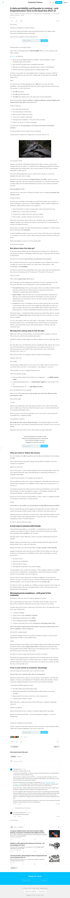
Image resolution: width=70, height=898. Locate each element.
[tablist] (16, 756)
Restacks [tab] (19, 756)
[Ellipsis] (59, 769)
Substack (28, 895)
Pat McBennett (16, 769)
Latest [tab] (15, 827)
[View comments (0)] (23, 864)
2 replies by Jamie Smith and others (22, 808)
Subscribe (58, 2)
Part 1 (13, 56)
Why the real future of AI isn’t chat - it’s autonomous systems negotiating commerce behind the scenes (27, 860)
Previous (15, 746)
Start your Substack (31, 891)
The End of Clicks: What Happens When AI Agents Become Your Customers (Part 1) (28, 856)
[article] (35, 835)
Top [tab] (12, 827)
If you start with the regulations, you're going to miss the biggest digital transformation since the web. (27, 847)
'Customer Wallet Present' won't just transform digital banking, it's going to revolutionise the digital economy (27, 832)
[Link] (8, 248)
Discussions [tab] (20, 827)
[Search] (50, 2)
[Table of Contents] (1, 449)
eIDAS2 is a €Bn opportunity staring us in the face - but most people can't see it (27, 844)
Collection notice (44, 888)
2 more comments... (14, 820)
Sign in (66, 2)
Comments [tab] (13, 756)
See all (13, 868)
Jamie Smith (18, 837)
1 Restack (25, 737)
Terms (37, 888)
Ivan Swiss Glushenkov (18, 812)
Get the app (42, 891)
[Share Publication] (53, 2)
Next (55, 746)
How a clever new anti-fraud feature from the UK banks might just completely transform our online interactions (28, 835)
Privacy (34, 888)
